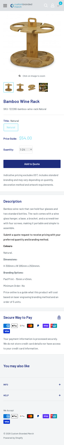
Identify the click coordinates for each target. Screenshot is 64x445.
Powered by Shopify (13, 437)
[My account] (52, 5)
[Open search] (46, 5)
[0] (58, 5)
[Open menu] (5, 5)
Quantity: (8, 149)
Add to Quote (32, 163)
